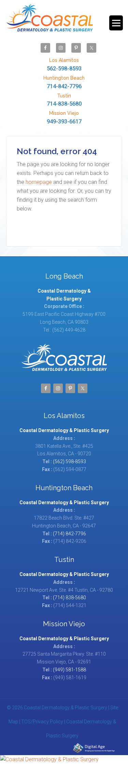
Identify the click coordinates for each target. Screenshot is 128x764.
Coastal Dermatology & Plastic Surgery (49, 21)
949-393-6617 (64, 117)
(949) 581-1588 (69, 669)
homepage (39, 182)
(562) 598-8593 (69, 461)
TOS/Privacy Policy (42, 721)
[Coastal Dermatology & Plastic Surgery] (64, 759)
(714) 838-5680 (69, 597)
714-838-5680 (64, 100)
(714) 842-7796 (69, 533)
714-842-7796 (64, 82)
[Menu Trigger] (116, 22)
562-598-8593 (64, 64)
